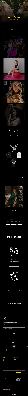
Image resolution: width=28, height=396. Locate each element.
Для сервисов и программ (18, 379)
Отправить (14, 333)
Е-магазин (4, 360)
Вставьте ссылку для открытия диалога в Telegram (10, 322)
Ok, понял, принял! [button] (14, 394)
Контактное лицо (5, 326)
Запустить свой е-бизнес (18, 377)
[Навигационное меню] (26, 1)
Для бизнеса (15, 359)
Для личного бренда (15, 360)
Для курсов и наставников (18, 380)
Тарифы (4, 359)
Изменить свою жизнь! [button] (14, 224)
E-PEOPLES (5, 1)
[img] (14, 21)
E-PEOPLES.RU (14, 342)
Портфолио (4, 361)
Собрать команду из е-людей (18, 378)
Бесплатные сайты (5, 377)
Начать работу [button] (14, 267)
